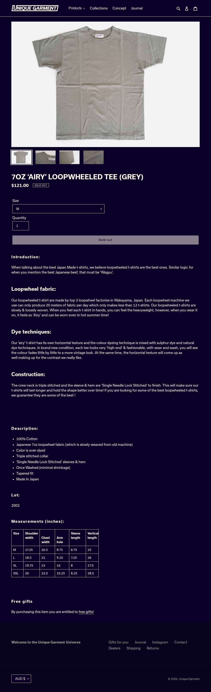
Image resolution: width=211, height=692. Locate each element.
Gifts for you (118, 642)
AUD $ (20, 678)
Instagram (160, 642)
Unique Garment (189, 678)
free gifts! (86, 612)
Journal (140, 642)
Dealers (114, 648)
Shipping (134, 648)
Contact (180, 642)
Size (15, 201)
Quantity (19, 218)
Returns (153, 648)
